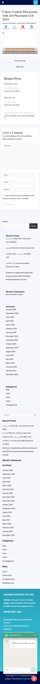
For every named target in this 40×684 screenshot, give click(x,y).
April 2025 (10, 321)
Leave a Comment (8, 23)
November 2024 (12, 340)
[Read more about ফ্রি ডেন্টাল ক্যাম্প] (9, 98)
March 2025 (10, 325)
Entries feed (7, 575)
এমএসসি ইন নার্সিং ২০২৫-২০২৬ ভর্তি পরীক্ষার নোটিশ (16, 437)
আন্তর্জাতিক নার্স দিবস (11, 88)
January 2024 (11, 371)
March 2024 (10, 363)
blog (7, 390)
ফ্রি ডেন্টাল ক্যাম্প (10, 102)
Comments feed (8, 579)
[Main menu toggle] (35, 2)
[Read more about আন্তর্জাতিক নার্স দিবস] (10, 84)
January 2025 (11, 332)
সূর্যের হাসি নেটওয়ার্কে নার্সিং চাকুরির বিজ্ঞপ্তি (19, 112)
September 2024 (12, 348)
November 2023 (12, 374)
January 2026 (11, 309)
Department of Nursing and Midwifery (19, 632)
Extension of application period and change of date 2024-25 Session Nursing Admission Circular (19, 276)
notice (24, 116)
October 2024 (11, 344)
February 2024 (11, 367)
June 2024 (10, 355)
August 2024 (10, 351)
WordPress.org (8, 583)
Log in (4, 571)
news (23, 23)
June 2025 (10, 317)
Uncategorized (11, 405)
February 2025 (11, 329)
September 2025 (12, 313)
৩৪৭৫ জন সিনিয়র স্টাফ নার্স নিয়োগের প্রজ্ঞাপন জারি (20, 248)
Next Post (20, 67)
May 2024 (9, 359)
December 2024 (12, 336)
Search (5, 221)
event (19, 23)
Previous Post (20, 61)
